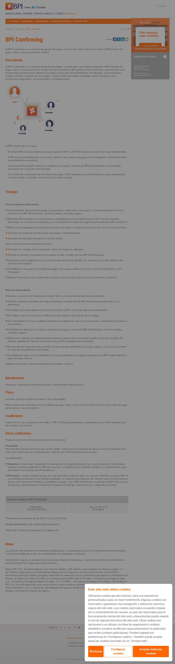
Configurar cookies (118, 651)
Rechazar (96, 651)
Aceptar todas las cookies (150, 651)
